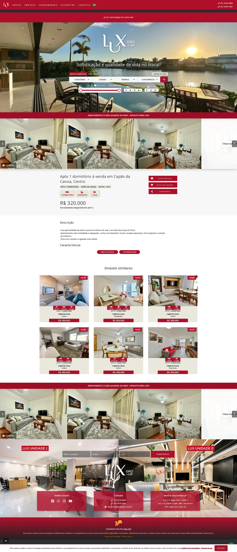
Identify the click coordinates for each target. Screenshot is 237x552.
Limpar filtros (160, 74)
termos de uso (206, 548)
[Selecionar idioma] (95, 5)
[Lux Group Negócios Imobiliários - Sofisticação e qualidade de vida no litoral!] (118, 44)
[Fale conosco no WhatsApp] (58, 501)
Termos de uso (127, 536)
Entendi (221, 548)
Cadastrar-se (162, 454)
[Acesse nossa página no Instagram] (64, 501)
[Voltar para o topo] (6, 540)
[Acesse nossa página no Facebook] (52, 501)
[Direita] (234, 143)
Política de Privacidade (112, 536)
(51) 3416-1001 (127, 17)
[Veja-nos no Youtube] (70, 501)
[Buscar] (164, 79)
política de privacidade (191, 548)
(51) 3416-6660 (112, 17)
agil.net (127, 529)
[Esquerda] (2, 143)
